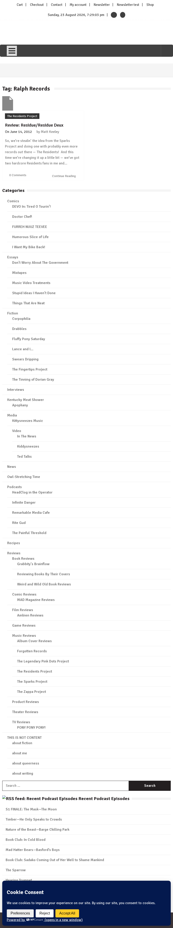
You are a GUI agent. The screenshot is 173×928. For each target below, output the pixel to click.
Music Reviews (24, 635)
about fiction (22, 743)
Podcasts (14, 487)
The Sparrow (16, 870)
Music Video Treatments (31, 283)
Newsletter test (128, 5)
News (11, 466)
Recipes (13, 543)
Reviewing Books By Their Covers (43, 574)
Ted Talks (24, 456)
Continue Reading (64, 176)
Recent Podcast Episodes (104, 798)
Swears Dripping (25, 359)
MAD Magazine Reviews (36, 600)
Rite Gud (19, 523)
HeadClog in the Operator (32, 492)
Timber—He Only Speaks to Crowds (34, 819)
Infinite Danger (24, 502)
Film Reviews (22, 610)
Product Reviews (25, 702)
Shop (150, 5)
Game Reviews (24, 625)
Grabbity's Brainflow (33, 564)
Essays (12, 257)
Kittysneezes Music (27, 421)
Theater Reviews (25, 712)
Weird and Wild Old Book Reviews (44, 584)
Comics (13, 201)
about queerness (25, 763)
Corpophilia (21, 318)
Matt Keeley (50, 132)
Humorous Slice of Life (30, 237)
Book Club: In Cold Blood (26, 839)
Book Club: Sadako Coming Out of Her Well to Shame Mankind (55, 860)
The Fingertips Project (29, 369)
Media (12, 415)
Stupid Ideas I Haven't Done (34, 293)
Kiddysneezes (28, 446)
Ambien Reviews (30, 615)
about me (19, 753)
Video (16, 431)
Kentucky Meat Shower (25, 400)
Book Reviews (23, 558)
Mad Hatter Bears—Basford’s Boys (33, 850)
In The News (26, 436)
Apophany (20, 405)
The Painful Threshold (29, 533)
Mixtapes (19, 273)
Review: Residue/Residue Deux (34, 125)
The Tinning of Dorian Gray (33, 379)
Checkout (37, 5)
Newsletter (102, 5)
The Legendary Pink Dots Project (43, 661)
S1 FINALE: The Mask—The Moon (31, 809)
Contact (56, 5)
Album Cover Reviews (34, 641)
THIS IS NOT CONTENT (24, 737)
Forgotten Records (32, 651)
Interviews (15, 389)
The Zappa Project (31, 691)
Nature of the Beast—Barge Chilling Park (37, 829)
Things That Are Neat (28, 303)
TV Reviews (21, 722)
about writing (22, 773)
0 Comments (17, 175)
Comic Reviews (24, 594)
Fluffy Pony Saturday (28, 339)
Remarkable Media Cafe (31, 512)
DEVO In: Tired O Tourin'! (31, 206)
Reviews (13, 553)
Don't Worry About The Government (40, 262)
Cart (20, 5)
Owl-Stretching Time (23, 477)
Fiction (12, 313)
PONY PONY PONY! (31, 727)
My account (78, 5)
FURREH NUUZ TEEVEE (29, 227)
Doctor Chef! (22, 216)
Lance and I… (22, 349)
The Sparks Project (32, 681)
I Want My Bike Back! (28, 247)
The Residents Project (22, 116)
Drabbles (19, 329)
